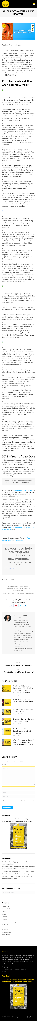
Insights (4, 919)
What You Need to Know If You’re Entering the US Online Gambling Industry (23, 742)
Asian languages (16, 527)
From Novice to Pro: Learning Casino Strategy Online (18, 871)
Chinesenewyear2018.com (22, 490)
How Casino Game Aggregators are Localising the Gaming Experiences (17, 863)
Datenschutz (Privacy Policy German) (21, 1019)
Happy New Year (29, 593)
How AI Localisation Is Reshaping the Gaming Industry (18, 874)
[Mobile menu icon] (34, 4)
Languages (5, 924)
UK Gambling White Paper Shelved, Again (23, 710)
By (12, 588)
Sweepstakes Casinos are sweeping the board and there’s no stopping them (17, 877)
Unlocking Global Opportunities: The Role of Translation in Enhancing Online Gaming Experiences (18, 868)
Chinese (13, 593)
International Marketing (9, 922)
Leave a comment (18, 590)
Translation (5, 929)
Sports (4, 927)
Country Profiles (18, 586)
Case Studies (5, 906)
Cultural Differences (20, 593)
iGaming (4, 916)
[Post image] (6, 688)
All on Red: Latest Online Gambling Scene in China (23, 700)
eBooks (4, 914)
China (8, 593)
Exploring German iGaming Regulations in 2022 (23, 720)
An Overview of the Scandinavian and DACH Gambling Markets (22, 731)
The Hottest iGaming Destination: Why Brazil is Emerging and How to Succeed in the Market (23, 689)
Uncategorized (6, 932)
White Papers (6, 934)
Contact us (10, 568)
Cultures (25, 586)
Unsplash (19, 540)
